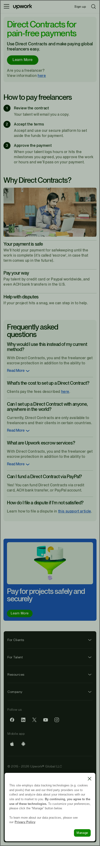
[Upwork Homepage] (22, 6)
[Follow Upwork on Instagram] (56, 719)
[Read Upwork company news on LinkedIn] (23, 719)
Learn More (23, 60)
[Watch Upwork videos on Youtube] (45, 719)
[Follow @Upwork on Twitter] (34, 719)
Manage (82, 833)
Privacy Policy (25, 822)
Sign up (80, 6)
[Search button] (93, 6)
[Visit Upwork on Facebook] (12, 719)
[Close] (89, 778)
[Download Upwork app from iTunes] (12, 744)
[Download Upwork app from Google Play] (23, 744)
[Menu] (6, 6)
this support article (74, 511)
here (42, 76)
